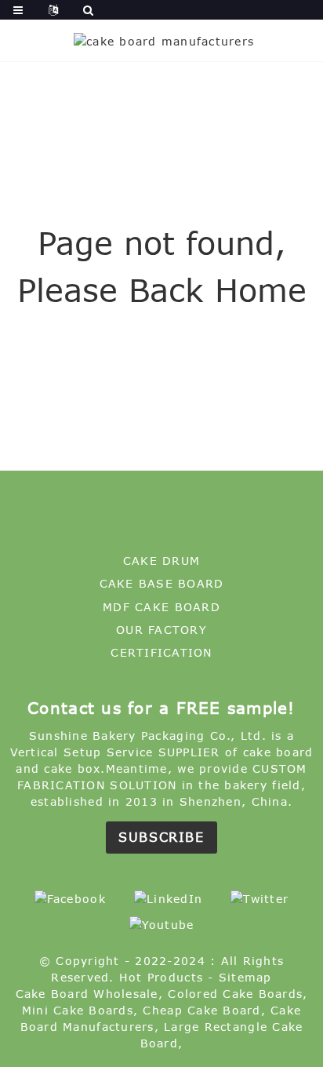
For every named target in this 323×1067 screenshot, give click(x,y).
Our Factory (161, 629)
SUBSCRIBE (161, 837)
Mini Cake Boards (77, 1010)
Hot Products (161, 977)
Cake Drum (161, 560)
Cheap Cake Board (201, 1010)
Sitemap (245, 977)
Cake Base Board (162, 583)
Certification (161, 652)
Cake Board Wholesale (87, 993)
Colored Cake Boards (235, 993)
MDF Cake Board (161, 607)
